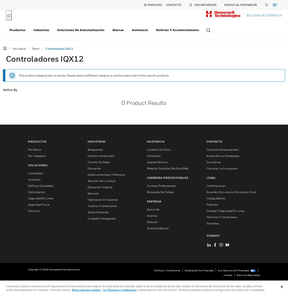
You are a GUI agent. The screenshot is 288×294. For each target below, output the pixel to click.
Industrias (41, 30)
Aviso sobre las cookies (86, 289)
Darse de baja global (248, 275)
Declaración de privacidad (199, 270)
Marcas (118, 30)
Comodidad (35, 173)
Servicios (34, 210)
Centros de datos (99, 162)
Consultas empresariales (222, 149)
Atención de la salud (101, 181)
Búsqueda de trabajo (160, 192)
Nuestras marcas (158, 228)
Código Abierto (215, 198)
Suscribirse (213, 162)
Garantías (212, 223)
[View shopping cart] (273, 5)
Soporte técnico (157, 162)
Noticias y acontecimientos (177, 30)
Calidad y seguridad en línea (225, 210)
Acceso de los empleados (223, 155)
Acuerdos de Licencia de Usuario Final (231, 192)
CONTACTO (173, 4)
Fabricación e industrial (103, 199)
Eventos (152, 215)
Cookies (228, 275)
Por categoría (36, 155)
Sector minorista (98, 212)
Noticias (152, 222)
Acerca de (153, 209)
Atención (93, 193)
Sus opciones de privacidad (234, 270)
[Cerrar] (281, 286)
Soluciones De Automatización (80, 30)
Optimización (36, 192)
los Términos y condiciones (120, 289)
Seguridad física (38, 204)
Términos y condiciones (167, 270)
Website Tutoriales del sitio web (167, 168)
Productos (17, 30)
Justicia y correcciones (102, 206)
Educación (94, 168)
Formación (154, 155)
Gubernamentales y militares (106, 174)
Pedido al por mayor (240, 4)
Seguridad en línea (40, 198)
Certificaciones (216, 185)
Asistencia (140, 30)
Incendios (34, 179)
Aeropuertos (95, 149)
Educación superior (100, 187)
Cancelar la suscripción (222, 168)
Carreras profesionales (161, 185)
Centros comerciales (101, 155)
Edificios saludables (41, 185)
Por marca (34, 149)
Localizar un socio (159, 149)
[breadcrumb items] (5, 48)
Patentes (212, 204)
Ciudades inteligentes (102, 218)
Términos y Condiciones (221, 217)
